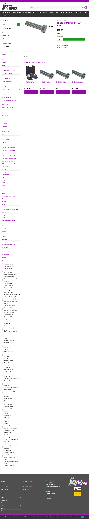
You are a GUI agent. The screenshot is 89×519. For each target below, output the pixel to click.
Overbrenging (5, 166)
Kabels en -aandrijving (7, 107)
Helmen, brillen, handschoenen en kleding (10, 101)
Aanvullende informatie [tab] (38, 52)
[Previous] (24, 81)
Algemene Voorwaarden (79, 1)
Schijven (4, 198)
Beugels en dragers (6, 43)
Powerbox (4, 185)
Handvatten (5, 94)
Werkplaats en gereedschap (8, 244)
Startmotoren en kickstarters (9, 220)
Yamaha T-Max (5, 254)
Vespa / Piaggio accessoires (8, 241)
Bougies (4, 54)
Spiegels (4, 215)
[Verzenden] (79, 7)
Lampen (4, 120)
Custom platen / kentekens (14, 12)
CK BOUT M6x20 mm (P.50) (45, 82)
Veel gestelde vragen (28, 486)
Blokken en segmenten (7, 51)
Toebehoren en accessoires (8, 225)
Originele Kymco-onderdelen (9, 153)
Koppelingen (5, 115)
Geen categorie (5, 84)
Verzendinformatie (27, 481)
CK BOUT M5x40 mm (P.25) (61, 82)
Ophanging (4, 142)
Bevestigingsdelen (6, 46)
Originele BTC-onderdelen (8, 150)
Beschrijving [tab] (27, 52)
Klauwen (4, 110)
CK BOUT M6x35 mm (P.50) (77, 82)
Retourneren (26, 489)
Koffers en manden (6, 112)
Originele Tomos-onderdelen (9, 163)
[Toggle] (19, 89)
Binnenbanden (5, 49)
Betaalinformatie (27, 484)
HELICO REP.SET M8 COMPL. (29, 82)
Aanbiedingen (5, 32)
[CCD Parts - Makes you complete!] (14, 6)
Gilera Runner (5, 89)
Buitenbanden (5, 57)
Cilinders (4, 65)
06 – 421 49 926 (15, 1)
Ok (82, 516)
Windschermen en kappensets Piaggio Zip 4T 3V (9, 250)
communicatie (5, 67)
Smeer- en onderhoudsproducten (10, 209)
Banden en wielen (6, 41)
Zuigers (4, 257)
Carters (4, 62)
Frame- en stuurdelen (7, 81)
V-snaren (4, 231)
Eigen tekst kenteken (7, 73)
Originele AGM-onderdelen (8, 147)
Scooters (3, 12)
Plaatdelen (4, 177)
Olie (3, 134)
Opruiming (4, 145)
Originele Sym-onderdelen (8, 161)
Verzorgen (4, 239)
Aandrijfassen (5, 35)
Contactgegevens (27, 492)
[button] (11, 264)
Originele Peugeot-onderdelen (9, 155)
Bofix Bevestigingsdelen (63, 47)
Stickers (4, 223)
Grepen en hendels (6, 92)
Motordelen (5, 126)
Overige (4, 169)
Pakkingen (4, 172)
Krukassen (4, 118)
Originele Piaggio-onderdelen (9, 158)
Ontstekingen (5, 139)
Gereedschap (5, 86)
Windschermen (5, 247)
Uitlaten (4, 228)
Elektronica (5, 75)
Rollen (3, 193)
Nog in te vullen (6, 131)
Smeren (4, 212)
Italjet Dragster (36, 12)
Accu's (3, 38)
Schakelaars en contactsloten (9, 196)
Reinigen (4, 188)
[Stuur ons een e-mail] (87, 1)
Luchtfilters (5, 123)
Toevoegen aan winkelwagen (74, 39)
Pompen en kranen (6, 180)
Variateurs (4, 233)
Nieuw (3, 128)
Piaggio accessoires (6, 174)
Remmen (4, 190)
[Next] (87, 81)
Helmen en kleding (6, 97)
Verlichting (4, 236)
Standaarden (5, 217)
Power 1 (4, 182)
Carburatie (4, 59)
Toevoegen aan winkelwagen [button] (31, 92)
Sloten (3, 207)
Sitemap (47, 502)
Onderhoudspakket (6, 137)
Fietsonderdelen (6, 78)
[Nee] (87, 517)
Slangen (4, 204)
